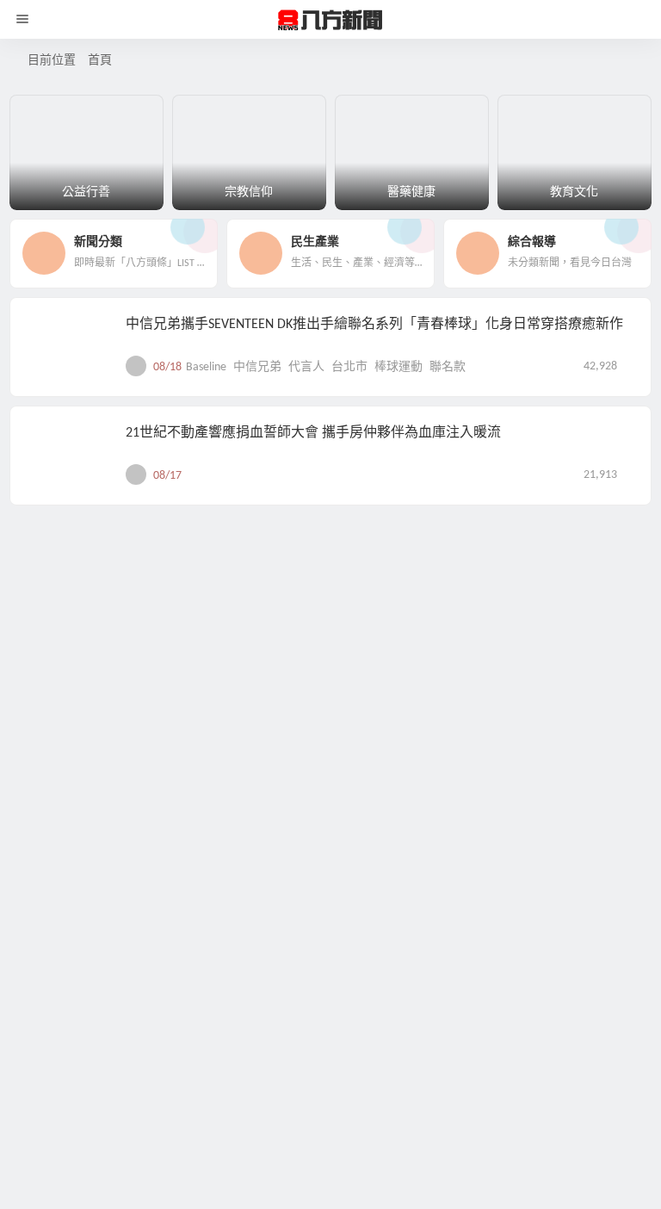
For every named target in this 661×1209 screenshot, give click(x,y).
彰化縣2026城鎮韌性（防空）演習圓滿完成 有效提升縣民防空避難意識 (341, 1131)
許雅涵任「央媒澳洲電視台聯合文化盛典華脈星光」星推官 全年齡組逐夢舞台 (361, 914)
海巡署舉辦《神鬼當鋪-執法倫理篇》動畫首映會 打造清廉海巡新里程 (336, 805)
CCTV (198, 957)
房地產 (369, 740)
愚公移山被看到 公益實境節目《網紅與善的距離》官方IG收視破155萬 (336, 1022)
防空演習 (437, 1174)
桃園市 (412, 740)
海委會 (204, 848)
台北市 (349, 631)
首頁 (100, 60)
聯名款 (447, 631)
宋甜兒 (279, 957)
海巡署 (247, 848)
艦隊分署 (339, 848)
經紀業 (455, 740)
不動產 (283, 740)
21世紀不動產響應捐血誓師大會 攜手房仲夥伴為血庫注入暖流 (313, 697)
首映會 (388, 848)
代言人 (306, 631)
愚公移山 (308, 1065)
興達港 (290, 848)
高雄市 (431, 848)
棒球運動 (398, 631)
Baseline (206, 631)
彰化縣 (302, 1174)
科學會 (388, 1174)
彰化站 (259, 1174)
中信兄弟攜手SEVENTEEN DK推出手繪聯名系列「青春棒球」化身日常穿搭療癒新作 (374, 588)
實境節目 (253, 1065)
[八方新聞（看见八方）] (330, 20)
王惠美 (345, 1174)
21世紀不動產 (222, 740)
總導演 (365, 957)
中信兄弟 (257, 631)
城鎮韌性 (210, 1174)
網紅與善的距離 (424, 1065)
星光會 (322, 957)
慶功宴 (357, 1065)
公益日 (326, 740)
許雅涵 (408, 957)
